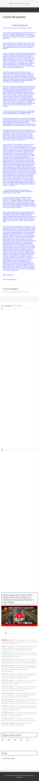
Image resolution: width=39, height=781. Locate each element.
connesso (12, 292)
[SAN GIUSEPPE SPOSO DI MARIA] (19, 3)
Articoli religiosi (17, 305)
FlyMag (30, 775)
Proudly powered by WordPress (14, 775)
